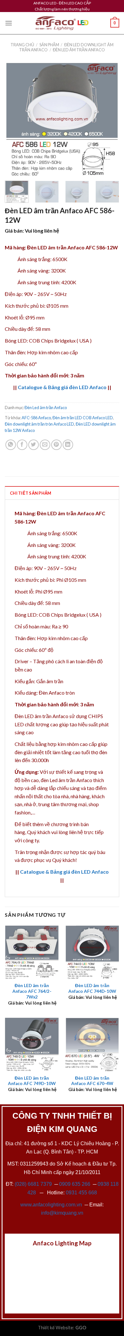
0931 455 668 (81, 1192)
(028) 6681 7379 (34, 1184)
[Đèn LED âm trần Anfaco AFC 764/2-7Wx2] (32, 952)
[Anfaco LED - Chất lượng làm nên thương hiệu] (62, 23)
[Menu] (8, 23)
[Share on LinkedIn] (68, 445)
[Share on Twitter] (33, 445)
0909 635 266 (74, 1184)
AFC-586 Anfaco (36, 417)
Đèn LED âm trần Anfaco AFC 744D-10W (92, 988)
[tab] (62, 492)
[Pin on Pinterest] (56, 445)
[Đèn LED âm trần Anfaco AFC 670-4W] (92, 1044)
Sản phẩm (49, 44)
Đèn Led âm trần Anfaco (79, 49)
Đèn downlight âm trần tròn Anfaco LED (39, 424)
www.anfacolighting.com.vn (51, 1204)
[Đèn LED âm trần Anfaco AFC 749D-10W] (32, 1044)
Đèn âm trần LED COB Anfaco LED (82, 417)
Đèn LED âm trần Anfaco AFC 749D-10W (32, 1081)
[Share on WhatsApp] (10, 445)
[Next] (109, 118)
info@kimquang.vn (62, 1213)
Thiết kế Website (55, 1327)
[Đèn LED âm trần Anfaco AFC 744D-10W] (92, 952)
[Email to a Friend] (45, 445)
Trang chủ (22, 44)
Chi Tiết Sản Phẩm (30, 493)
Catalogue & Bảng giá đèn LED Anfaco (62, 387)
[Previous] (15, 118)
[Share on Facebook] (22, 445)
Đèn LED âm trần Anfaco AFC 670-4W (92, 1081)
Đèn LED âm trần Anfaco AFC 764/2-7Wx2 (32, 991)
